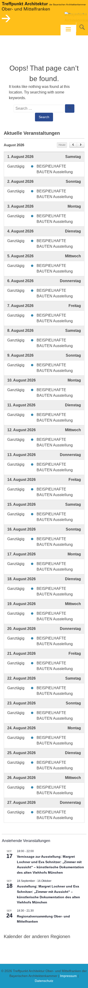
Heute (62, 144)
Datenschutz (44, 981)
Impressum (68, 976)
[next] (80, 145)
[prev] (73, 145)
